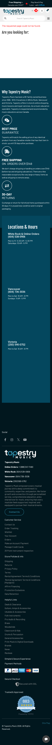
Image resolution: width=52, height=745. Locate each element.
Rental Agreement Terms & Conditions (22, 576)
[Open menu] (48, 18)
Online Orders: (12, 467)
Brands (8, 645)
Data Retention (12, 594)
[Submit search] (5, 18)
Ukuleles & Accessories (15, 612)
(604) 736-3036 (17, 476)
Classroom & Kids (12, 630)
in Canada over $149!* (15, 3)
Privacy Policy (11, 568)
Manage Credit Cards (14, 547)
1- (20, 467)
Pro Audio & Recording (15, 619)
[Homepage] (14, 11)
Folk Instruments (12, 615)
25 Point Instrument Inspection (19, 550)
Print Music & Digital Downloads (19, 641)
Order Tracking (11, 528)
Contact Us (14, 512)
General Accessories (14, 638)
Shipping (9, 561)
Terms (8, 572)
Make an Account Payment (17, 543)
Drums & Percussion (14, 634)
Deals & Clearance (13, 604)
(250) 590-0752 (16, 481)
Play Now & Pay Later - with (37, 3)
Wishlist (8, 532)
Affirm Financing (12, 586)
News (7, 649)
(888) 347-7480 (27, 467)
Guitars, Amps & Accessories (18, 608)
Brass (7, 623)
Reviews (8, 653)
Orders (8, 539)
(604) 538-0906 (17, 471)
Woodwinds (10, 627)
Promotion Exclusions (15, 590)
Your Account (11, 535)
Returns (8, 565)
